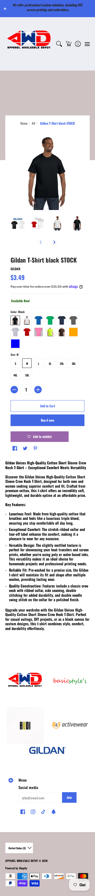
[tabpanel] (47, 546)
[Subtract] (14, 389)
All (33, 123)
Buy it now (47, 420)
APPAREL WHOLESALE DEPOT (21, 860)
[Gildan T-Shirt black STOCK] (18, 223)
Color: (18, 312)
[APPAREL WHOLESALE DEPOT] (29, 43)
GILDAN (15, 268)
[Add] (38, 389)
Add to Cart (47, 405)
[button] (68, 43)
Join (69, 797)
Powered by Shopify (16, 868)
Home (24, 123)
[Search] (59, 43)
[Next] (54, 242)
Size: (14, 354)
